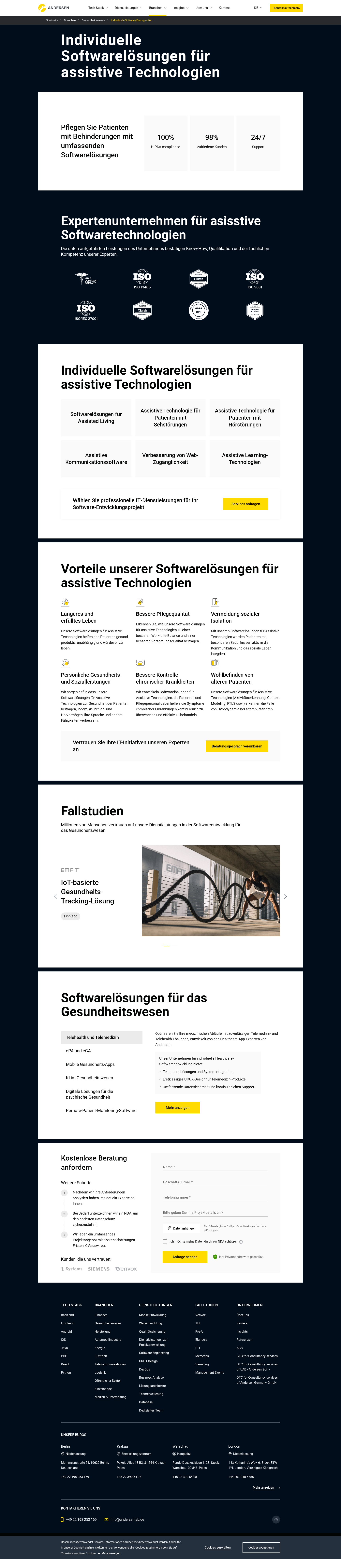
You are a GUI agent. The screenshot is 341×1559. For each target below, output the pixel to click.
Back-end (67, 1315)
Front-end (67, 1323)
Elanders (201, 1340)
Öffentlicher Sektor (108, 1381)
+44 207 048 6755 (241, 1477)
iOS (63, 1340)
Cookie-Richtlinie (84, 1547)
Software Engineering (154, 1353)
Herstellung (103, 1331)
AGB (240, 1348)
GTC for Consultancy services (257, 1356)
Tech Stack (96, 8)
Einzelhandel (103, 1389)
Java (64, 1348)
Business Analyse (151, 1377)
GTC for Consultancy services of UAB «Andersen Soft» (257, 1366)
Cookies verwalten (218, 1547)
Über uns (202, 8)
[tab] (101, 1051)
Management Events (209, 1372)
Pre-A (199, 1331)
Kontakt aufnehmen (286, 7)
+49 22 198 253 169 (75, 1477)
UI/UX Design (148, 1361)
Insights (179, 8)
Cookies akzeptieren (261, 1547)
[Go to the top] (276, 1520)
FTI (197, 1348)
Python (66, 1372)
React (65, 1364)
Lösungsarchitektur (152, 1386)
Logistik (100, 1372)
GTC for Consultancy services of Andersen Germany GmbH (257, 1380)
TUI (197, 1323)
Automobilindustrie (108, 1340)
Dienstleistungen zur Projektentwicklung (153, 1342)
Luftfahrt (101, 1356)
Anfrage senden (185, 1257)
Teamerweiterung (151, 1394)
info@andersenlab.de (127, 1519)
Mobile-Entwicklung (152, 1315)
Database (146, 1402)
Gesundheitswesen (108, 1323)
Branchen (155, 8)
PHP (64, 1356)
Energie (100, 1348)
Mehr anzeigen (177, 1108)
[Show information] (241, 1242)
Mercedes (202, 1356)
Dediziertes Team (151, 1410)
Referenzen (244, 1340)
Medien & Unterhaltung (110, 1397)
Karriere (224, 8)
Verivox (200, 1315)
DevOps (144, 1369)
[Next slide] (285, 896)
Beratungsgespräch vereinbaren (237, 746)
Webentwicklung (150, 1323)
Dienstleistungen (126, 8)
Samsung (202, 1364)
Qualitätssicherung (152, 1331)
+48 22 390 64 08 (129, 1477)
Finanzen (101, 1315)
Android (66, 1331)
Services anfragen (245, 504)
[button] (107, 8)
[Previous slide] (55, 896)
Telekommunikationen (110, 1364)
